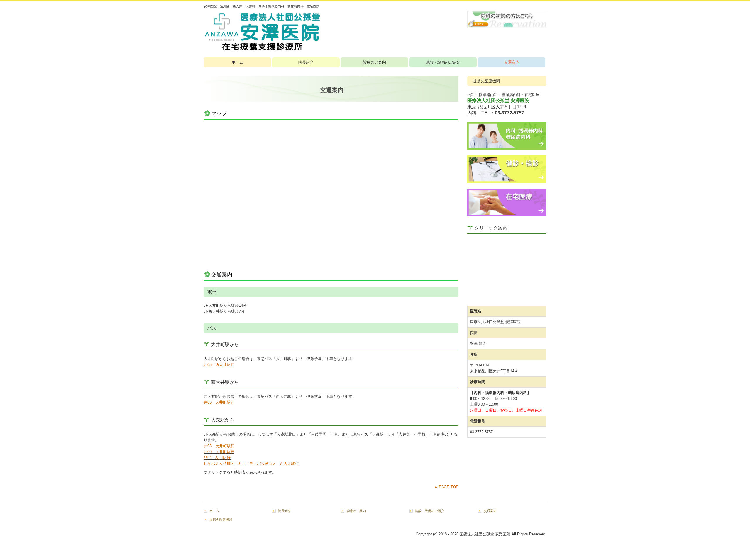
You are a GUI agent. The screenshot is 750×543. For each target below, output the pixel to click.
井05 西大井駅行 (219, 364)
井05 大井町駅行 (219, 402)
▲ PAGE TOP (446, 487)
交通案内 (511, 62)
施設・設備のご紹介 (443, 62)
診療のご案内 (374, 62)
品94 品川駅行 (217, 457)
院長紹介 (305, 62)
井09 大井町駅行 (219, 452)
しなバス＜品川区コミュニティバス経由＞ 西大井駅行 (251, 463)
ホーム (237, 62)
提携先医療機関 (486, 81)
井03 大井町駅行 (219, 446)
